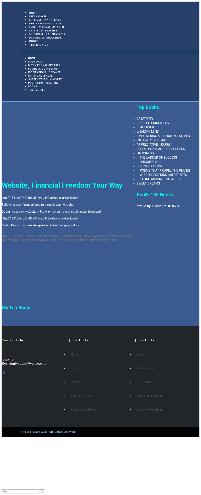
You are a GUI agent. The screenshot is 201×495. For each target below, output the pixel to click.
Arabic (13, 459)
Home (32, 58)
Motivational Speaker (44, 65)
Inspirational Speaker (44, 72)
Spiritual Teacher (41, 75)
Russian (14, 455)
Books (32, 86)
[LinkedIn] (3, 372)
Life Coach (35, 61)
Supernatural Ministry (45, 79)
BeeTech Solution (118, 431)
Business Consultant (43, 68)
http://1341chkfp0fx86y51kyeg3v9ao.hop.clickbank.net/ (40, 198)
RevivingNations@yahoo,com (24, 363)
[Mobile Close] (3, 438)
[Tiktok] (4, 372)
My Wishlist (17, 477)
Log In (13, 484)
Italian (13, 462)
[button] (109, 51)
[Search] (41, 491)
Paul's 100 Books (155, 194)
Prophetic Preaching (45, 37)
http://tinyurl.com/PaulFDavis (158, 206)
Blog (12, 473)
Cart (12, 480)
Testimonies (38, 44)
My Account (18, 469)
